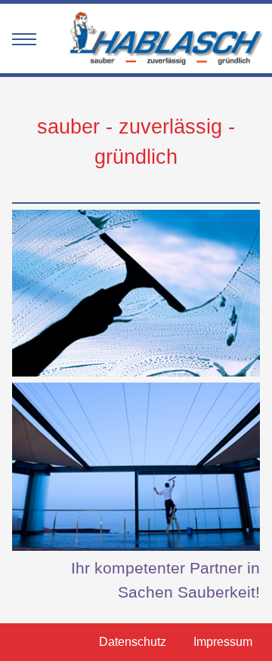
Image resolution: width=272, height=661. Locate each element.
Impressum (222, 641)
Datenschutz (132, 641)
